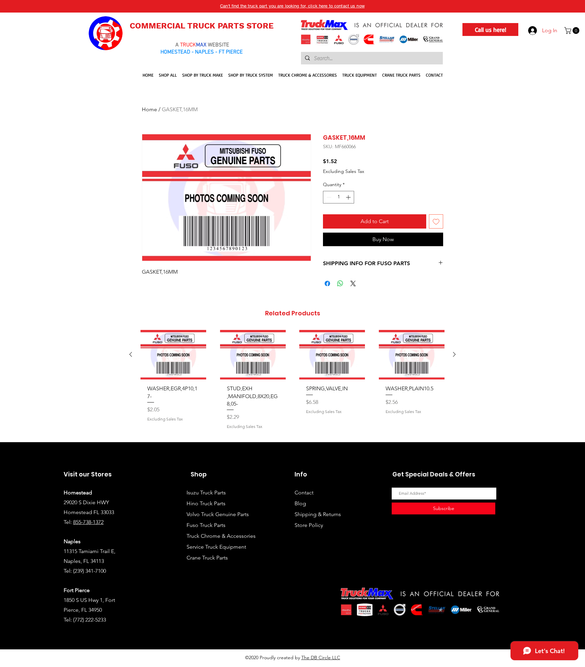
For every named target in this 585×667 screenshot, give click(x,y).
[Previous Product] (131, 354)
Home (149, 109)
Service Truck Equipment (216, 547)
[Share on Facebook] (327, 283)
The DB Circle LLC (320, 657)
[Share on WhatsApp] (340, 283)
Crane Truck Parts (207, 557)
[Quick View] (173, 354)
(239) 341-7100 (89, 571)
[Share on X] (353, 283)
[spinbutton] (338, 197)
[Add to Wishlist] (436, 221)
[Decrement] (328, 197)
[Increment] (349, 197)
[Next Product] (454, 354)
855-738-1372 (88, 522)
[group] (292, 383)
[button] (572, 30)
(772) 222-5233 (89, 619)
